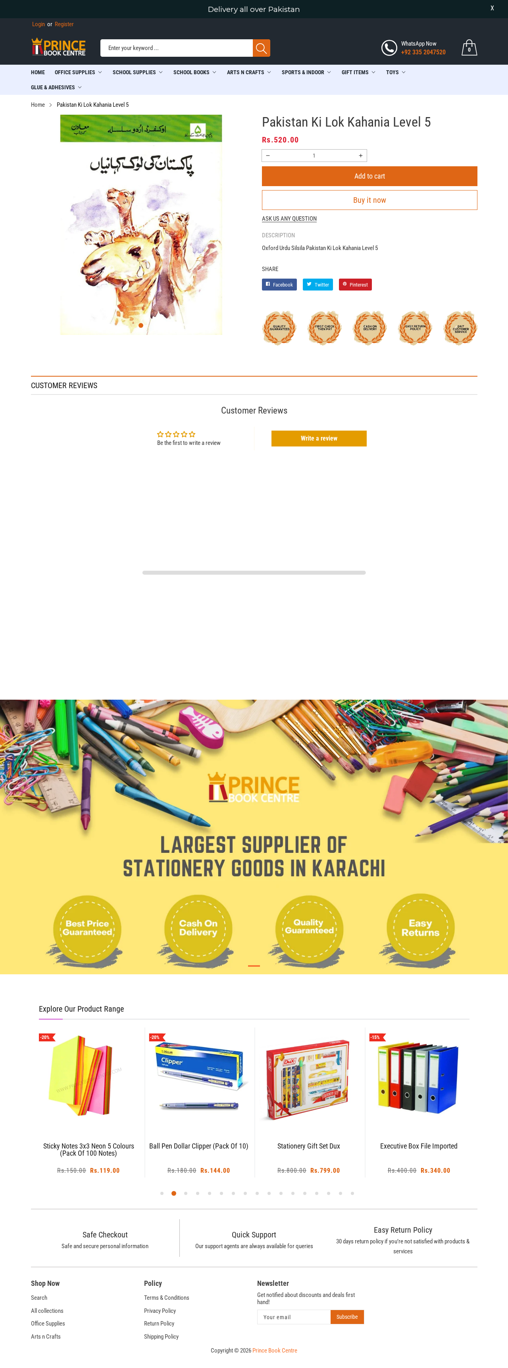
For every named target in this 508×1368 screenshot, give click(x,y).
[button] (141, 325)
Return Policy (159, 1323)
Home (38, 72)
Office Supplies (75, 72)
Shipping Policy (161, 1336)
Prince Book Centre (274, 1350)
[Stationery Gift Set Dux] (309, 1077)
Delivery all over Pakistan (254, 9)
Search (39, 1297)
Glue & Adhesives (53, 87)
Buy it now (369, 200)
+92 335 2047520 (423, 52)
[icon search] (261, 48)
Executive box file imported (419, 1146)
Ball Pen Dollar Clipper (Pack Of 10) (198, 1146)
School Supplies (134, 72)
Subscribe (347, 1317)
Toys (392, 72)
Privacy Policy (160, 1310)
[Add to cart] (79, 1112)
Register (60, 24)
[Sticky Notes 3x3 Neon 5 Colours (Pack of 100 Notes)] (89, 1077)
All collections (47, 1310)
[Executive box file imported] (419, 1077)
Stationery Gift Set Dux (308, 1146)
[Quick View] (98, 1106)
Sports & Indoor (303, 72)
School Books (191, 72)
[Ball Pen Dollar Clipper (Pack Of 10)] (199, 1077)
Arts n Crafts (46, 1336)
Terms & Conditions (166, 1297)
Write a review (319, 438)
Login (38, 24)
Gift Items (355, 72)
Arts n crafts (245, 72)
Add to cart (369, 176)
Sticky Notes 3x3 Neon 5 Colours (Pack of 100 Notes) (88, 1150)
